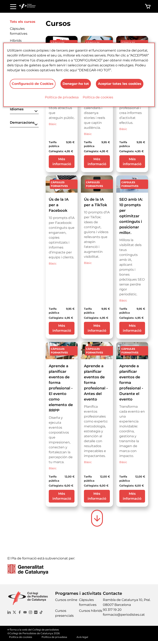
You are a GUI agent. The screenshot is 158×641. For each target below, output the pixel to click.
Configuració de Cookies (32, 84)
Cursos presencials (64, 613)
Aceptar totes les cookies (119, 84)
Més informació (61, 161)
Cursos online (66, 600)
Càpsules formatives (87, 602)
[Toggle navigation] (13, 6)
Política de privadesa (62, 97)
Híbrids (16, 41)
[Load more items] (97, 518)
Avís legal (82, 637)
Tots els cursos (22, 22)
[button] (24, 110)
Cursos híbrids (90, 611)
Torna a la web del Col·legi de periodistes (34, 629)
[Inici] (29, 6)
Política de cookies (98, 97)
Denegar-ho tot (76, 84)
